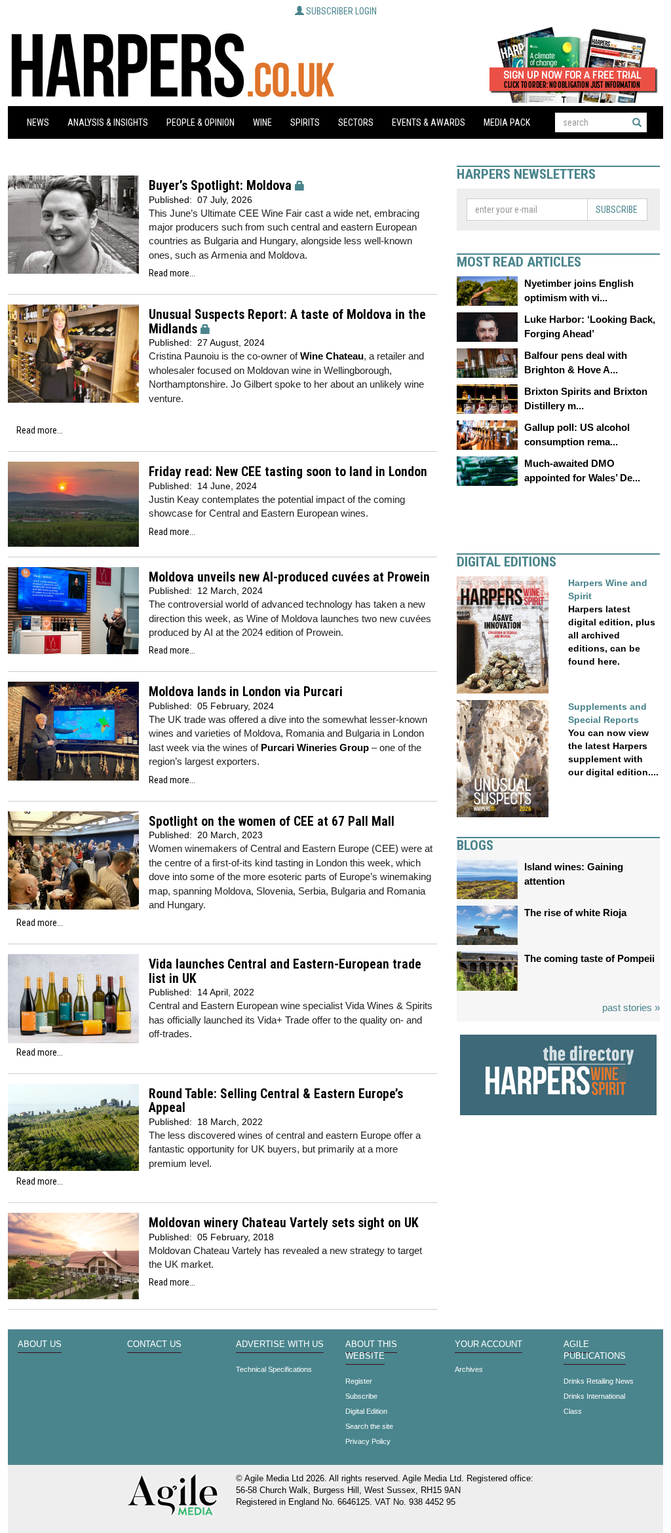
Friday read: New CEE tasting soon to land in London (288, 471)
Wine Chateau (332, 355)
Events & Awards (428, 122)
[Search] (637, 122)
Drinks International (594, 1396)
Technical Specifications (274, 1369)
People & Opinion (200, 122)
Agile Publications (595, 1350)
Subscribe (617, 209)
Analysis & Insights (107, 122)
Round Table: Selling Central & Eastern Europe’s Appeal (276, 1101)
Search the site (369, 1426)
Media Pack (507, 122)
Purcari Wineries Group (315, 747)
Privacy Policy (368, 1441)
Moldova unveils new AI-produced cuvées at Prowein (289, 577)
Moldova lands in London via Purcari (246, 691)
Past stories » (631, 1007)
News (38, 122)
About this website (371, 1350)
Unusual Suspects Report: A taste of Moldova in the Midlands (287, 322)
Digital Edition (366, 1411)
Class (573, 1411)
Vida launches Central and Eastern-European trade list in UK (285, 971)
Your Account (488, 1344)
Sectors (356, 122)
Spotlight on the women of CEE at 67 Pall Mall (271, 821)
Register (358, 1381)
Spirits (305, 122)
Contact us (154, 1344)
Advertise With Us (280, 1344)
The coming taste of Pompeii (589, 958)
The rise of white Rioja (575, 912)
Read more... (172, 273)
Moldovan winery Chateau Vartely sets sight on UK (284, 1222)
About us (40, 1344)
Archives (469, 1369)
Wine (262, 122)
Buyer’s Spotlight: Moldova (220, 185)
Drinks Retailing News (599, 1381)
